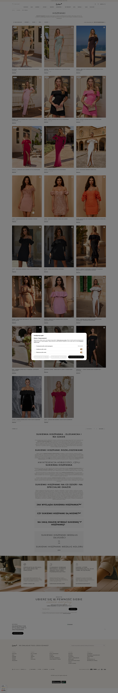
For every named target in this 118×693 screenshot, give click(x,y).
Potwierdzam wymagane (58, 356)
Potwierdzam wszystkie (76, 356)
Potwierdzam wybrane (42, 356)
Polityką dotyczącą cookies (62, 340)
